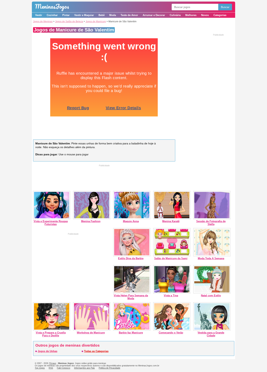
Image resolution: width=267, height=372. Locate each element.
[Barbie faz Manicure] (131, 329)
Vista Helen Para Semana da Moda (131, 297)
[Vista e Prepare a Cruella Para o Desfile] (51, 329)
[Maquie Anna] (131, 218)
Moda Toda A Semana (211, 258)
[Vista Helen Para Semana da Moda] (131, 292)
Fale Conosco (63, 368)
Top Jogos (40, 368)
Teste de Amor (129, 15)
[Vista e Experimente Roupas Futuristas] (51, 218)
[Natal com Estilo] (211, 292)
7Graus (52, 363)
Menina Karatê (170, 221)
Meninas (52, 6)
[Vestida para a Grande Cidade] (211, 329)
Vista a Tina (171, 295)
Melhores (190, 15)
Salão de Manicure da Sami (170, 258)
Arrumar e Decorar (154, 15)
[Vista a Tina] (171, 292)
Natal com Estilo (211, 295)
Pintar (66, 15)
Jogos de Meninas (43, 21)
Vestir (38, 15)
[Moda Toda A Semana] (211, 255)
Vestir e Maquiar (84, 15)
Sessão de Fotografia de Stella (211, 223)
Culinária (175, 15)
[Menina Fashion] (91, 218)
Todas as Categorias (96, 351)
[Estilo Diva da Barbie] (131, 255)
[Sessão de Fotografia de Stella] (211, 218)
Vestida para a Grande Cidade (211, 334)
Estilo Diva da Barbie (130, 258)
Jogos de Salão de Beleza (69, 21)
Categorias (219, 15)
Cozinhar (52, 15)
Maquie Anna (131, 221)
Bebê (102, 15)
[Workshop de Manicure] (91, 329)
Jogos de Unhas (47, 351)
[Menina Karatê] (171, 218)
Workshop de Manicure (91, 332)
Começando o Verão (171, 332)
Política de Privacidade (109, 368)
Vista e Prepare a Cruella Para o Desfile (51, 334)
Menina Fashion (90, 221)
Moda (112, 15)
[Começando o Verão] (171, 329)
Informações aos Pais (84, 368)
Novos (205, 15)
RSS (51, 368)
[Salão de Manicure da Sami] (171, 255)
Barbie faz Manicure (131, 332)
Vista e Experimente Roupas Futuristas (51, 223)
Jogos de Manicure (96, 21)
